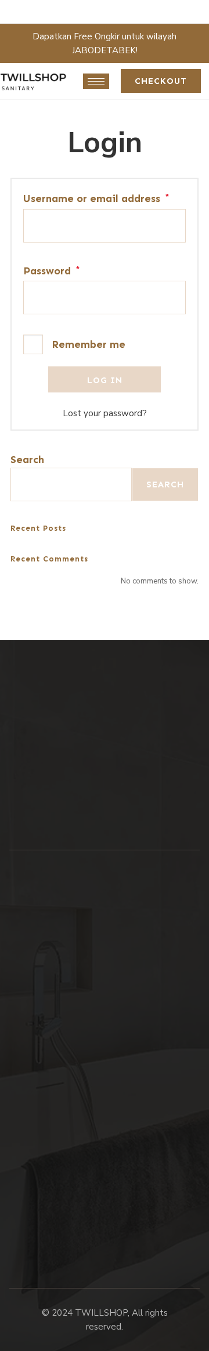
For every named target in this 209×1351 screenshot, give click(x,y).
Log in (104, 380)
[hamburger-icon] (96, 81)
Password (51, 271)
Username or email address (96, 199)
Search (27, 459)
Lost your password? (105, 413)
